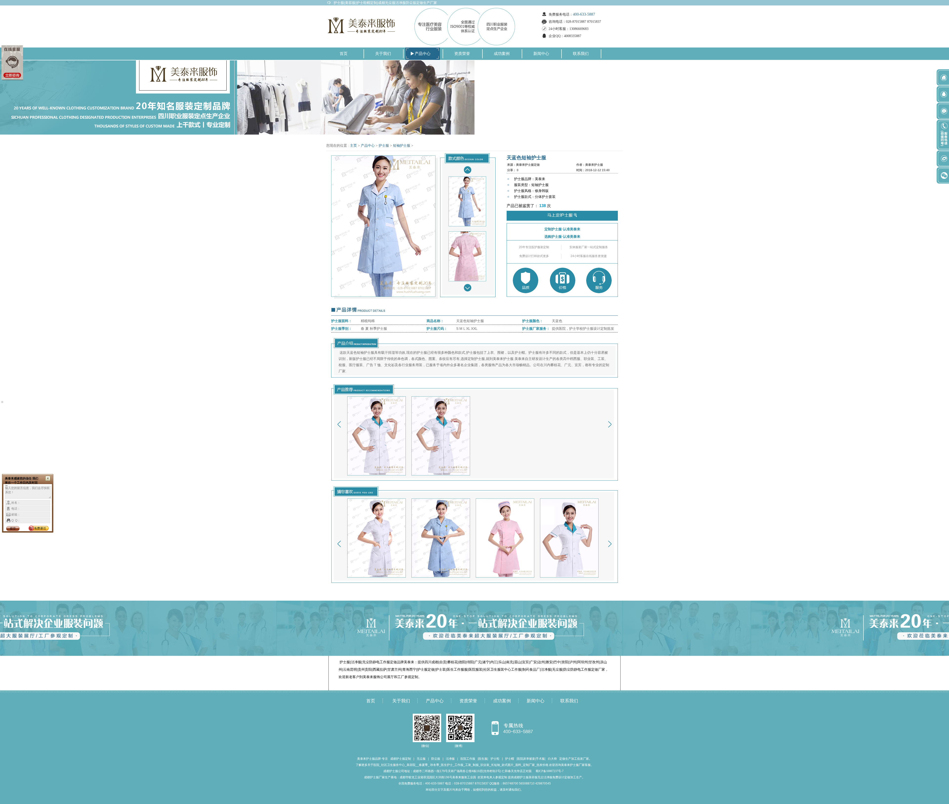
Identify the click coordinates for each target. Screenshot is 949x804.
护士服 (384, 145)
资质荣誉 (462, 53)
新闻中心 (541, 53)
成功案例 (502, 53)
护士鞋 (495, 758)
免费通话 (40, 528)
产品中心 (423, 53)
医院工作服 (467, 758)
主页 (353, 145)
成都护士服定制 (400, 758)
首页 (343, 53)
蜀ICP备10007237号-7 (549, 771)
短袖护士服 (401, 145)
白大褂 (552, 758)
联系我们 (581, 53)
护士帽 (509, 758)
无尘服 (421, 758)
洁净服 (450, 758)
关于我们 (383, 53)
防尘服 (435, 758)
